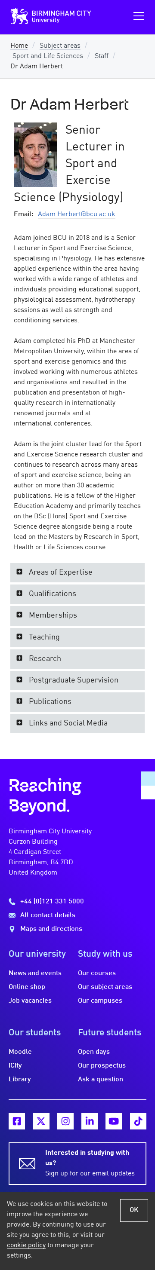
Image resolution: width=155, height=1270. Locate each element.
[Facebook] (17, 1121)
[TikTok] (138, 1121)
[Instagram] (65, 1121)
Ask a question (100, 1079)
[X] (41, 1121)
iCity (15, 1065)
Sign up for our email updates (90, 1163)
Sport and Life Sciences (47, 56)
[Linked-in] (89, 1121)
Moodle (20, 1052)
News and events (35, 973)
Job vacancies (30, 1001)
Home (19, 46)
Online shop (27, 987)
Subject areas (60, 46)
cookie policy (26, 1245)
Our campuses (100, 1001)
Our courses (97, 973)
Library (20, 1079)
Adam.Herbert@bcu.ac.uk (76, 214)
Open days (94, 1052)
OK (134, 1210)
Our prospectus (102, 1065)
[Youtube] (113, 1121)
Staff (101, 56)
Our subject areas (105, 987)
